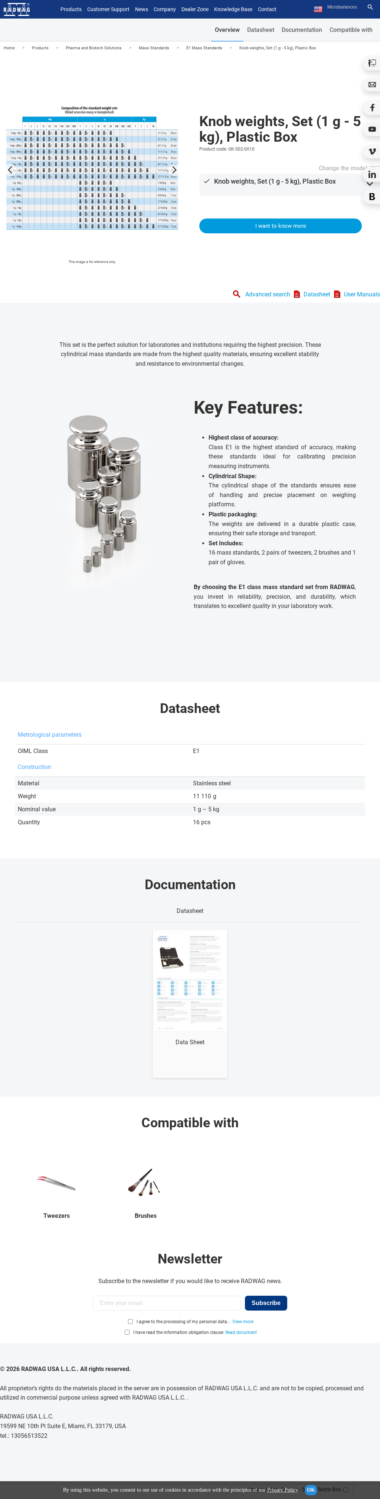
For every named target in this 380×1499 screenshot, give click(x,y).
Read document (241, 1332)
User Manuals (362, 294)
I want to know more (280, 226)
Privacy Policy (282, 1490)
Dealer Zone (195, 9)
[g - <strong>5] (92, 168)
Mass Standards (154, 48)
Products (40, 48)
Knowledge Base (233, 9)
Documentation (302, 29)
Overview (227, 29)
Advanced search (267, 294)
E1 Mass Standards (204, 48)
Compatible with (351, 29)
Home (9, 48)
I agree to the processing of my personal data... (183, 1321)
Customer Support (108, 9)
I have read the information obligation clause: (195, 1332)
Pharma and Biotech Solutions (94, 48)
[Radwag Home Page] (17, 9)
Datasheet (260, 29)
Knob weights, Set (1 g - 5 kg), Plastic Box (277, 48)
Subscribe (266, 1303)
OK (311, 1490)
